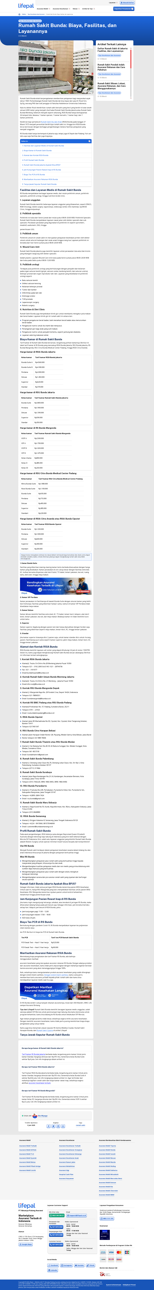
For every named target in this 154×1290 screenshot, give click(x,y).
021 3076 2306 (57, 1227)
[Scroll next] (131, 98)
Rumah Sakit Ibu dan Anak (51, 122)
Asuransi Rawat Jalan (67, 1162)
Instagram (68, 1265)
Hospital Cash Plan (66, 1174)
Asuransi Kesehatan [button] (60, 9)
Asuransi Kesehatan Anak (69, 1158)
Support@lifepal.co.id (78, 1215)
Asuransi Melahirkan (67, 1166)
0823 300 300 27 (58, 1215)
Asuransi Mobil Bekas (27, 1162)
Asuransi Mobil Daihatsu (108, 1170)
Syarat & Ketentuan (113, 1285)
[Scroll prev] (131, 48)
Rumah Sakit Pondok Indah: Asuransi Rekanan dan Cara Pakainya (111, 67)
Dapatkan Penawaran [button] (123, 9)
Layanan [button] (112, 3)
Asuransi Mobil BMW (106, 1195)
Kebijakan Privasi (129, 1285)
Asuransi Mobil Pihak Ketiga (29, 1166)
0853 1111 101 (108, 1218)
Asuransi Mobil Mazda (107, 1162)
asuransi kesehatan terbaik (40, 1083)
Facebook (54, 1265)
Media (24, 14)
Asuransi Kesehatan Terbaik (70, 1146)
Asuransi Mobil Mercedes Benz (110, 1178)
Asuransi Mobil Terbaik (28, 1146)
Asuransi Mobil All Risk (27, 1150)
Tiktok (91, 1265)
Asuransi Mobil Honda (107, 1150)
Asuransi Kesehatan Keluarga (70, 1154)
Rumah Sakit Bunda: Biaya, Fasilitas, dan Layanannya (59, 14)
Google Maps (27, 1244)
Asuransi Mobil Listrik (27, 1170)
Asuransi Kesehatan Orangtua (70, 1150)
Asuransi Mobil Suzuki (107, 1154)
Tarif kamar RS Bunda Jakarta (33, 1054)
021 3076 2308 (57, 1235)
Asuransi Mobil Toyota (107, 1146)
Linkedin (54, 1270)
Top (147, 1286)
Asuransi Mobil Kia (106, 1187)
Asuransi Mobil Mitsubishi (108, 1174)
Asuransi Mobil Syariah (27, 1158)
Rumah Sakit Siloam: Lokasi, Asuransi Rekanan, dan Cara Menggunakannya (112, 86)
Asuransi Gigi (64, 1170)
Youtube (80, 1265)
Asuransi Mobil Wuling (107, 1166)
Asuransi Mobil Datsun (107, 1183)
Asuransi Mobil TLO (26, 1154)
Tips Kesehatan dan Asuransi (36, 14)
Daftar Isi (24, 141)
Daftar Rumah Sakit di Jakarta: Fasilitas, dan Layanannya (113, 49)
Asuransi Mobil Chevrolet (108, 1191)
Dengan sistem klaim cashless (56, 975)
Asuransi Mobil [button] (42, 9)
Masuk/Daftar (128, 3)
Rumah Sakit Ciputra (45, 1030)
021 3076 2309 (57, 1245)
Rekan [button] (75, 9)
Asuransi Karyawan (66, 1178)
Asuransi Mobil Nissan (107, 1158)
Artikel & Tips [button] (87, 9)
